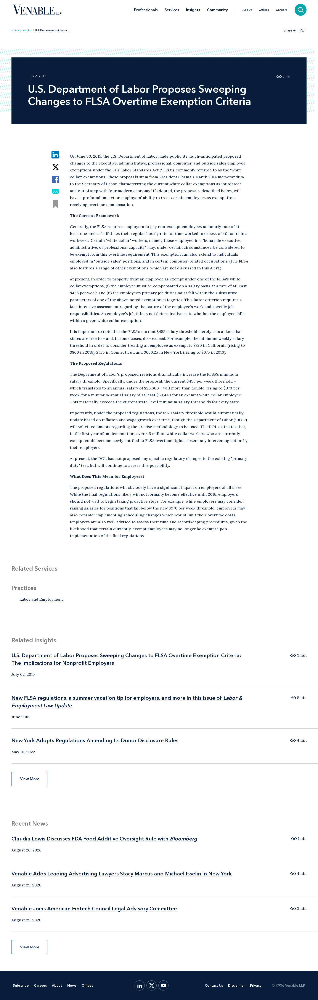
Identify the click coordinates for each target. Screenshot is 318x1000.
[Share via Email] (55, 192)
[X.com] (151, 985)
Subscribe (21, 985)
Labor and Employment (41, 599)
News (71, 985)
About (247, 9)
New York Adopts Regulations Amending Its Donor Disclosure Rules (94, 740)
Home (15, 30)
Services (172, 10)
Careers (281, 9)
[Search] (301, 10)
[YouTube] (163, 985)
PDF (303, 30)
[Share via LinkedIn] (55, 155)
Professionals (146, 10)
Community (217, 10)
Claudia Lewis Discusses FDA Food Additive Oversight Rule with (104, 838)
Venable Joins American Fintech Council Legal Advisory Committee (94, 908)
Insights (193, 10)
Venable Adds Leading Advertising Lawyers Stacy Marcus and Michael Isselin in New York (121, 873)
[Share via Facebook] (55, 179)
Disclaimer (236, 985)
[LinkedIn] (140, 985)
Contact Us (214, 985)
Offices (264, 9)
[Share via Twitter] (55, 167)
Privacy (255, 985)
